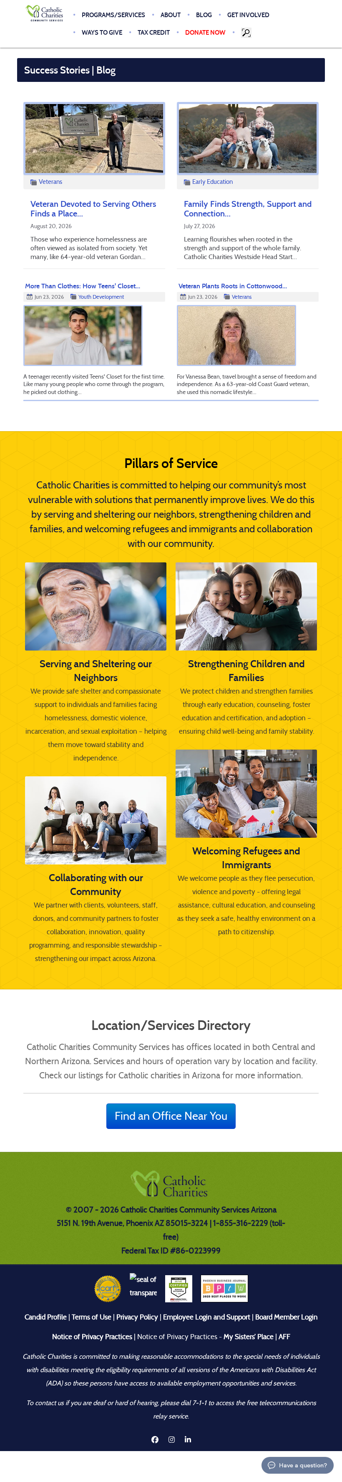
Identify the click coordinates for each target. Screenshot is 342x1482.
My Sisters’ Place (248, 1336)
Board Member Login (286, 1317)
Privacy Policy (137, 1317)
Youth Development (101, 297)
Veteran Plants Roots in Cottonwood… (233, 286)
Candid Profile (46, 1317)
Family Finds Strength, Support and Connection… (248, 209)
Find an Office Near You (171, 1116)
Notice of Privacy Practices (92, 1336)
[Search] (247, 32)
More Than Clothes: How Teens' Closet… (82, 286)
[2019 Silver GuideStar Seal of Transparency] (143, 1288)
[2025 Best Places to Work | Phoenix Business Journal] (224, 1288)
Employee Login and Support (206, 1317)
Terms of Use (91, 1317)
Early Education (212, 182)
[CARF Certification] (107, 1288)
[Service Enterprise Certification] (178, 1288)
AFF (284, 1336)
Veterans (50, 182)
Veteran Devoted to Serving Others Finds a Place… (93, 209)
